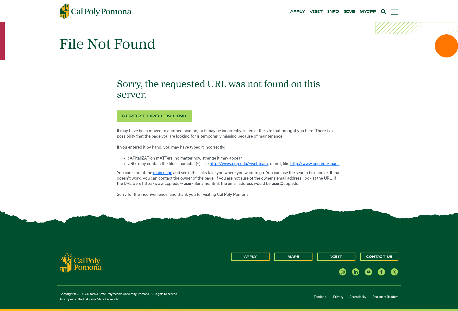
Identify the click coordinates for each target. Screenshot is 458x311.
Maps (293, 256)
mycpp (368, 12)
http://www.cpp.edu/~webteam (239, 163)
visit (316, 12)
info (333, 12)
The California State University (98, 299)
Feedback (320, 296)
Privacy (338, 296)
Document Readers (385, 296)
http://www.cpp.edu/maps (314, 163)
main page (162, 172)
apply (297, 12)
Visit (336, 256)
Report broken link (154, 116)
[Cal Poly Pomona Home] (95, 11)
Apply (250, 256)
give (349, 12)
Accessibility (357, 296)
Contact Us (379, 256)
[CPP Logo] (81, 262)
